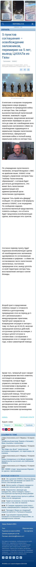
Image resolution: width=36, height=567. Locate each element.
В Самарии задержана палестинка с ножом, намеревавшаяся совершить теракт (18, 506)
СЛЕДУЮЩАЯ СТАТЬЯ (26, 417)
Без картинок (28, 531)
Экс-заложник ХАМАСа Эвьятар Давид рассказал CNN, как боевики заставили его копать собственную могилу (18, 480)
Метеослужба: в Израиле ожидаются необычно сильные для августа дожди (17, 486)
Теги (3, 528)
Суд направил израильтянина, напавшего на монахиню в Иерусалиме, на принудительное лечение (18, 516)
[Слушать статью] (30, 69)
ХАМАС (14, 61)
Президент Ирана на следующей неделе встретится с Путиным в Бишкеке (17, 511)
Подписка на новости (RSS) (11, 531)
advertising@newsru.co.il (16, 536)
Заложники (6, 61)
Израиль (6, 29)
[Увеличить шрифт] (24, 69)
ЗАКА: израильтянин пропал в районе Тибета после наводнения (18, 497)
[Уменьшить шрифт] (21, 69)
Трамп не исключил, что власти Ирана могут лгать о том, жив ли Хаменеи (18, 502)
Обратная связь (27, 528)
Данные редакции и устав (10, 533)
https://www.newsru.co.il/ (11, 438)
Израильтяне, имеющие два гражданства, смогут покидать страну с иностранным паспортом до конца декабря (17, 491)
